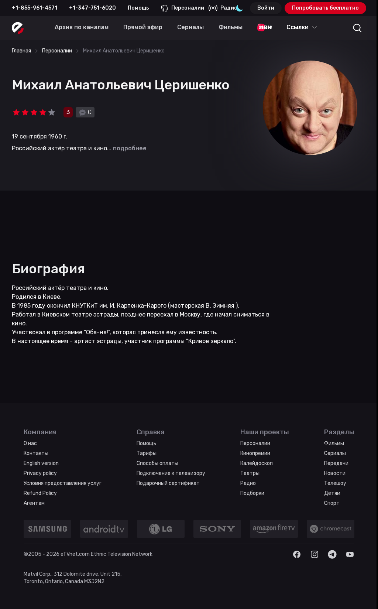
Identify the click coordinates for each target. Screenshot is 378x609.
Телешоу (335, 483)
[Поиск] (357, 28)
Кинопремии (255, 453)
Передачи (336, 463)
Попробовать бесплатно (325, 8)
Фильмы (334, 443)
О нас (30, 443)
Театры (250, 473)
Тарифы (147, 453)
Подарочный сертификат (168, 483)
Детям (332, 493)
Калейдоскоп (256, 463)
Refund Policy (40, 493)
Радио (228, 8)
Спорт (332, 503)
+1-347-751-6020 (92, 8)
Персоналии (187, 8)
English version (41, 463)
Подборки (252, 493)
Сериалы (335, 453)
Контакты (36, 453)
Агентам (34, 503)
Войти (265, 8)
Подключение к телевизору (171, 473)
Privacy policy (40, 473)
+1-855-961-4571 (34, 8)
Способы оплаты (157, 463)
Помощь (138, 8)
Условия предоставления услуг (63, 483)
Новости (335, 473)
